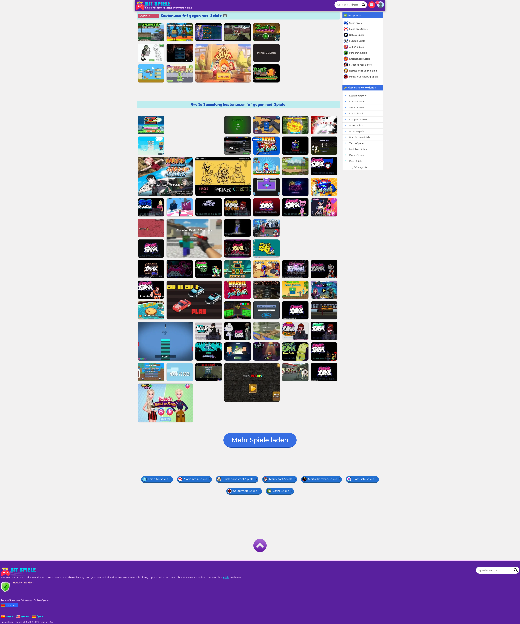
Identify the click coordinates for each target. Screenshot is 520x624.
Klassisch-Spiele (357, 113)
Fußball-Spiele (357, 41)
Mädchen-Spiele (358, 149)
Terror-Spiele (356, 143)
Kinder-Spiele (356, 155)
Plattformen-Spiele (359, 137)
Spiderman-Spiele (245, 490)
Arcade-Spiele (356, 131)
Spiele (226, 577)
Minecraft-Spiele (358, 53)
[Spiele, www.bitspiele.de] (153, 5)
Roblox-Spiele (356, 35)
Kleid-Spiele (355, 161)
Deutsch (11, 605)
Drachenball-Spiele (359, 59)
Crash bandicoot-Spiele (238, 479)
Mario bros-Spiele (358, 29)
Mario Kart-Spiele (280, 479)
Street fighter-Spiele (360, 65)
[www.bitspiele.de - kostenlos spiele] (19, 571)
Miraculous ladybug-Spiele (363, 76)
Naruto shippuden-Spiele (363, 70)
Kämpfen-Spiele (358, 119)
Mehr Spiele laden (260, 440)
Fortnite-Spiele (158, 479)
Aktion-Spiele (356, 47)
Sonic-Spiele (356, 23)
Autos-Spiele (356, 125)
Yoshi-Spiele (281, 490)
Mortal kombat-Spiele (322, 479)
